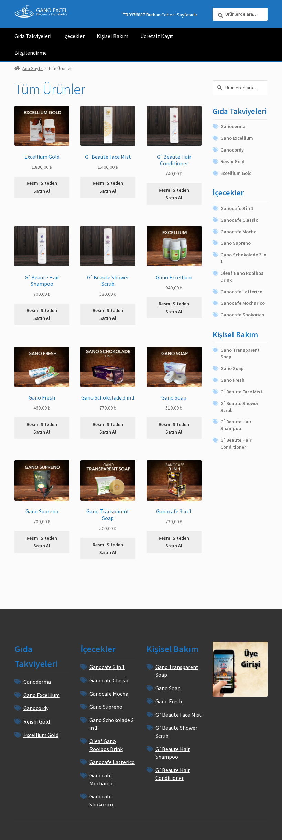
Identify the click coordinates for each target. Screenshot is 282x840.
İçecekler (74, 36)
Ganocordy (232, 150)
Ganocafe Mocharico (242, 303)
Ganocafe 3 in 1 (236, 208)
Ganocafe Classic (239, 220)
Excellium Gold (236, 173)
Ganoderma (233, 126)
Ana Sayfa (32, 68)
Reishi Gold (232, 161)
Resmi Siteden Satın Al (41, 187)
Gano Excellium (236, 138)
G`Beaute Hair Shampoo (235, 425)
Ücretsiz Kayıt (156, 36)
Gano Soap (232, 368)
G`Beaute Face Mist (241, 392)
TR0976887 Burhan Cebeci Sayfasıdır (160, 15)
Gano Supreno (235, 243)
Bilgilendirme (30, 52)
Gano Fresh (232, 380)
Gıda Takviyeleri (32, 36)
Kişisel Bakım (112, 36)
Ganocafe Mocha (238, 231)
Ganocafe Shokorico (242, 315)
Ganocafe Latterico (241, 292)
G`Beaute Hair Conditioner (235, 443)
